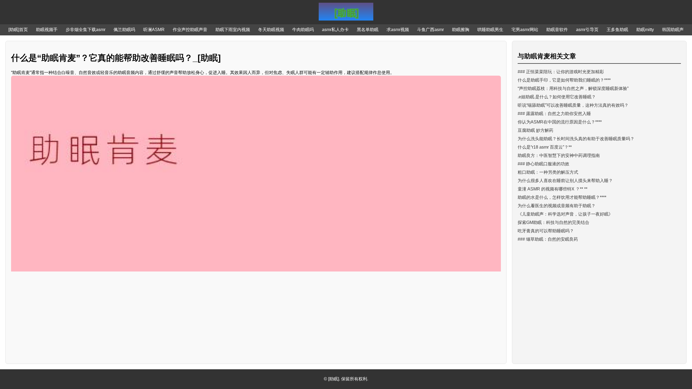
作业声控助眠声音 (190, 29)
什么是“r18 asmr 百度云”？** (545, 147)
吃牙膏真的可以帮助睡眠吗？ (546, 231)
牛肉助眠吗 (303, 29)
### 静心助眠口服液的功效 (543, 164)
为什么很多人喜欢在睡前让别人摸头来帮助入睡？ (565, 180)
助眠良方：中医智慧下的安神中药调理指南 (559, 155)
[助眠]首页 (18, 29)
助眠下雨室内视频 (232, 29)
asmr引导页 (587, 29)
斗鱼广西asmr (430, 29)
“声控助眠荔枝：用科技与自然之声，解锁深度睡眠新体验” (573, 88)
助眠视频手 (47, 29)
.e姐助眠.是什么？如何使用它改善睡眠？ (557, 97)
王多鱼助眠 (617, 29)
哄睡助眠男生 (490, 29)
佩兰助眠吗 (124, 29)
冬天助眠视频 (271, 29)
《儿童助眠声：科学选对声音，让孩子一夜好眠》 (565, 214)
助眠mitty (645, 29)
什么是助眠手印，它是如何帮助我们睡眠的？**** (564, 80)
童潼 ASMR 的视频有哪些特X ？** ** (552, 189)
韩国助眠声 (673, 29)
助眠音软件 (557, 29)
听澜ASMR (154, 29)
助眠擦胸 (460, 29)
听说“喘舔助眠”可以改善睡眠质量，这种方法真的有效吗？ (573, 105)
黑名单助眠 (367, 29)
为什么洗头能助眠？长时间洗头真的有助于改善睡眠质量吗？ (576, 138)
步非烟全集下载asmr (85, 29)
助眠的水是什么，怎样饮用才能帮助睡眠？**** (562, 197)
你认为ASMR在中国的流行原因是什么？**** (560, 122)
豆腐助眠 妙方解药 (535, 130)
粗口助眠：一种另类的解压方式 (548, 172)
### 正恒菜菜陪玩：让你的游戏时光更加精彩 (561, 71)
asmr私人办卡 (335, 29)
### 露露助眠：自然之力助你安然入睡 (554, 113)
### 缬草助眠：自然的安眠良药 (548, 239)
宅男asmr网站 (524, 29)
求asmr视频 (398, 29)
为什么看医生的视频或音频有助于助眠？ (556, 205)
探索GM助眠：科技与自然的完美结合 (553, 222)
